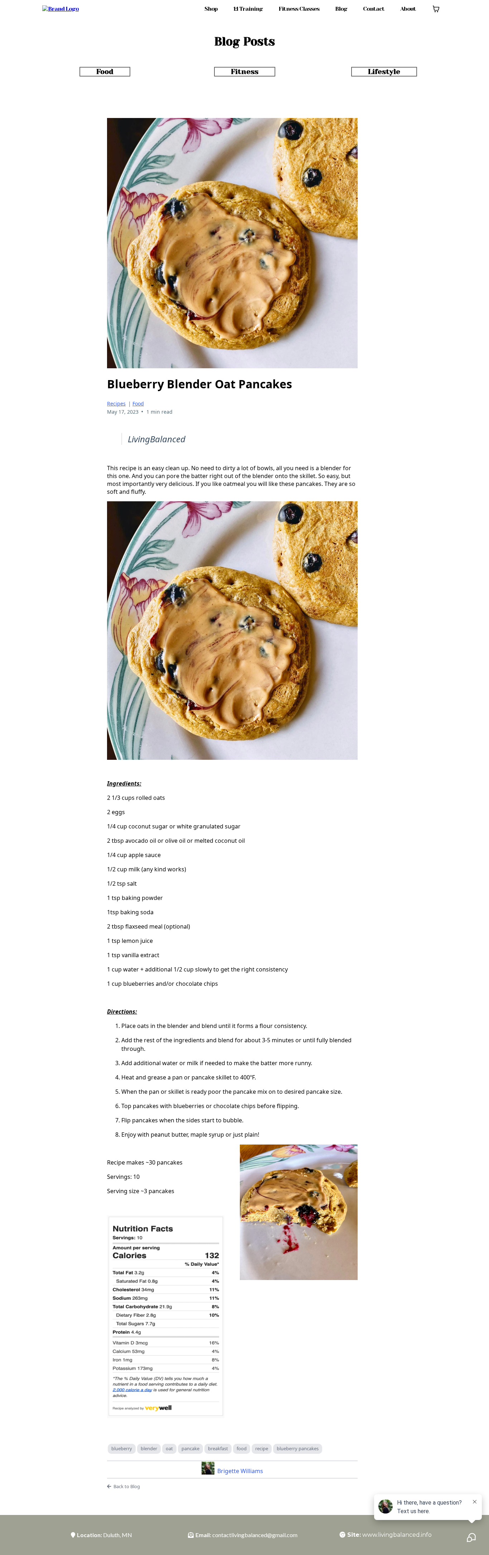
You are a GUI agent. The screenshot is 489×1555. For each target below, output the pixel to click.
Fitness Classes (299, 8)
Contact (373, 8)
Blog (341, 8)
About (408, 8)
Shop (211, 8)
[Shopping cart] (436, 9)
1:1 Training (248, 8)
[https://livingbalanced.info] (60, 8)
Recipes (116, 403)
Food (138, 403)
